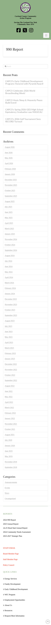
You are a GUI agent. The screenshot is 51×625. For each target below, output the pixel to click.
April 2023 (9, 342)
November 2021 (11, 424)
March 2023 (9, 348)
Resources (8, 610)
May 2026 (8, 158)
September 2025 (11, 196)
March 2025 (9, 229)
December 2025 (11, 180)
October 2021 (10, 429)
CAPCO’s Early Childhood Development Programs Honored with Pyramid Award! (24, 82)
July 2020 (8, 440)
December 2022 (11, 364)
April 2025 (9, 223)
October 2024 (10, 245)
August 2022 (9, 386)
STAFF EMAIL (9, 548)
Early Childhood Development (16, 589)
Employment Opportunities (15, 600)
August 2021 (9, 435)
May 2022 (8, 397)
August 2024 (9, 256)
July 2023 (8, 326)
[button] (25, 35)
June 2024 (8, 267)
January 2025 (10, 234)
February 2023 (10, 353)
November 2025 (11, 185)
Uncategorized (10, 499)
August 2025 (9, 201)
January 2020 (10, 446)
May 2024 (8, 272)
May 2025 (8, 218)
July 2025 (8, 207)
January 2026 (10, 174)
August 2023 (9, 321)
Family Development (12, 584)
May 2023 (8, 337)
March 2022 (9, 408)
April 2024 (9, 277)
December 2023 (11, 299)
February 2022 (10, 413)
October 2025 (10, 191)
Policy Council (8, 565)
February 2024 (10, 288)
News (7, 493)
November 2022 (11, 370)
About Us (8, 605)
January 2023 (10, 359)
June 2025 (8, 212)
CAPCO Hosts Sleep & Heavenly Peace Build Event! (23, 101)
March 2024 (9, 283)
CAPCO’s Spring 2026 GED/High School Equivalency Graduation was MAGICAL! (24, 111)
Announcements (11, 482)
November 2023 (11, 305)
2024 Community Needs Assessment (17, 532)
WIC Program (10, 595)
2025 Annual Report (10, 524)
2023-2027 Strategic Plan (12, 536)
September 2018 (11, 467)
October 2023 (10, 310)
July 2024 (8, 261)
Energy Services (11, 579)
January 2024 (10, 294)
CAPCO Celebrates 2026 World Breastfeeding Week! (20, 92)
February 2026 (10, 169)
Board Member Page (11, 554)
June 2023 (8, 332)
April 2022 (9, 402)
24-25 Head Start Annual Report (15, 528)
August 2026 (9, 147)
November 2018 (11, 462)
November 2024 (11, 239)
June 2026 (8, 153)
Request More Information (14, 616)
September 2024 (11, 250)
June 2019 (8, 451)
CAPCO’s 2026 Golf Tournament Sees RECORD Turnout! (23, 120)
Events (7, 488)
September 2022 (11, 380)
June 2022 (8, 391)
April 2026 (9, 163)
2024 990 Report (9, 520)
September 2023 (11, 315)
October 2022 (10, 375)
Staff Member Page (10, 559)
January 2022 (10, 418)
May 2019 (8, 456)
